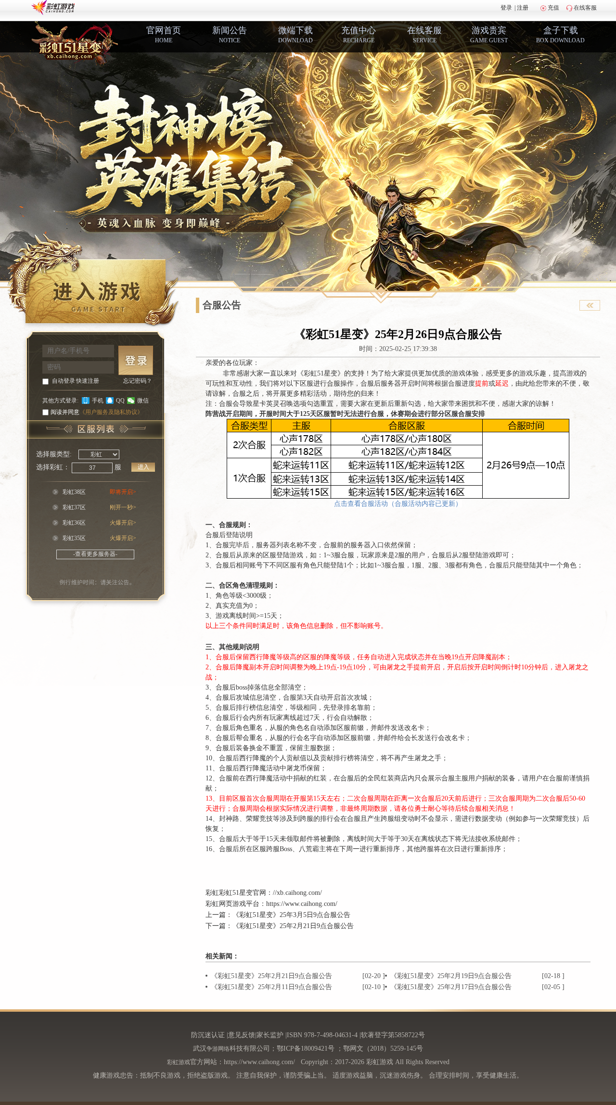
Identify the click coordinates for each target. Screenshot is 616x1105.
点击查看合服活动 (361, 503)
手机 (97, 400)
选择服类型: (54, 454)
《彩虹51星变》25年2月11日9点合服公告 (271, 987)
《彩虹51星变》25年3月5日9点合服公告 (291, 914)
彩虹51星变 (236, 892)
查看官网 (589, 305)
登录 (506, 7)
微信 (143, 400)
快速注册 (87, 380)
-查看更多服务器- (95, 554)
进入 (143, 467)
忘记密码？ (137, 380)
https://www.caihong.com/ (301, 903)
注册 (522, 7)
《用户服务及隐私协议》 (111, 412)
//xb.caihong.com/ (297, 892)
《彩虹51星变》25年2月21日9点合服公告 (293, 925)
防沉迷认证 (208, 1035)
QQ (120, 400)
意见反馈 (241, 1035)
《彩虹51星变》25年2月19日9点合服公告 (451, 975)
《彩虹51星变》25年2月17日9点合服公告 (451, 987)
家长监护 (270, 1035)
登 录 (135, 360)
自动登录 (63, 380)
